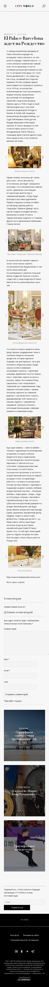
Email (7, 670)
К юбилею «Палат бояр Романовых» (24, 792)
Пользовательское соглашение (24, 940)
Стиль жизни (23, 787)
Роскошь (23, 728)
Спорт (24, 842)
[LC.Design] (24, 979)
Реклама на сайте (31, 935)
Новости (8, 34)
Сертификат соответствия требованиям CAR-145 (24, 737)
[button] (23, 165)
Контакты (14, 935)
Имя (6, 659)
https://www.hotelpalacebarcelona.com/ (23, 577)
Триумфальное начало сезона (24, 847)
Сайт (6, 682)
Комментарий (10, 629)
